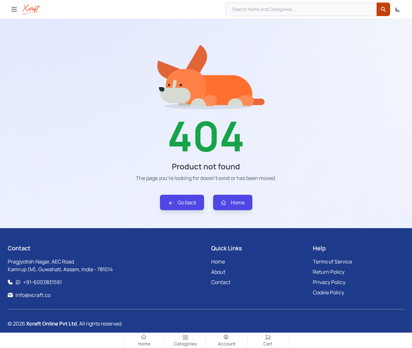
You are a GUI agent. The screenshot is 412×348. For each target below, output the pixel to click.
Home (237, 202)
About (218, 271)
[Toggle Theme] (397, 9)
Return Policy (328, 271)
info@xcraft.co (33, 295)
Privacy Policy (329, 282)
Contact (220, 282)
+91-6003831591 (42, 282)
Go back (186, 202)
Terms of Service (332, 261)
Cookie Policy (328, 292)
